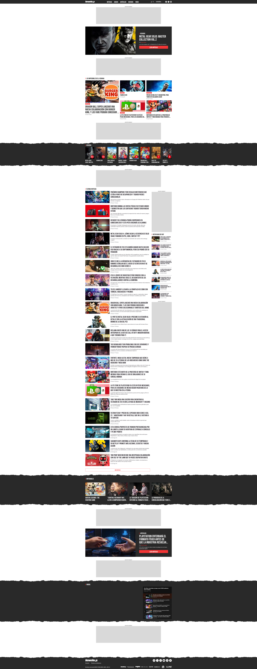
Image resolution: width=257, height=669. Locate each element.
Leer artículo (153, 47)
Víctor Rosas (143, 42)
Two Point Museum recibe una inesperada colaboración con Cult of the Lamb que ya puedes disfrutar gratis (130, 456)
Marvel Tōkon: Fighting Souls (122, 161)
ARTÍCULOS (123, 2)
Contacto (87, 663)
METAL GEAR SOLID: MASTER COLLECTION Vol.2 (89, 162)
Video (137, 2)
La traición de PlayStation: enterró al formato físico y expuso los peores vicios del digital (139, 501)
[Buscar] (153, 1)
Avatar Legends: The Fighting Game (92, 499)
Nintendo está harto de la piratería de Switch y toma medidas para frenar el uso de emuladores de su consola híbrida (158, 116)
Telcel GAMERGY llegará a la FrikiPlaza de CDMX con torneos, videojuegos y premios (129, 290)
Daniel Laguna (144, 545)
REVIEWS (130, 2)
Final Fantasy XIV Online (111, 161)
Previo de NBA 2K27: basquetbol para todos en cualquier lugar (157, 96)
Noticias (87, 103)
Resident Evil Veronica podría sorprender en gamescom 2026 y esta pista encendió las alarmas (128, 221)
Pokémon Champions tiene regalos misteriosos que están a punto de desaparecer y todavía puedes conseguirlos (129, 194)
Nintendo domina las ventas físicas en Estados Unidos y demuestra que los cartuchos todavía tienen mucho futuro (130, 208)
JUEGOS (116, 2)
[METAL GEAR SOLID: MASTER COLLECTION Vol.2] (110, 41)
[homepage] (90, 2)
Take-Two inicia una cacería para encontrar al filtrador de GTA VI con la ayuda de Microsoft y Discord (130, 401)
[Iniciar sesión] (151, 1)
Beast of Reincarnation (155, 161)
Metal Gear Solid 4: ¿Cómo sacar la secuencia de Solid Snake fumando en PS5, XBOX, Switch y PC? (130, 235)
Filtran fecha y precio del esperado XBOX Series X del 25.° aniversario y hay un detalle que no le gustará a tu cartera (130, 415)
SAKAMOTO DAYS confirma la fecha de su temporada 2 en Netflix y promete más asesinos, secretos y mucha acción (130, 443)
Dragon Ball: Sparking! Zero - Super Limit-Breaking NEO (145, 163)
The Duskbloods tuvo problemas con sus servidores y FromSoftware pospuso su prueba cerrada (130, 346)
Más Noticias (117, 470)
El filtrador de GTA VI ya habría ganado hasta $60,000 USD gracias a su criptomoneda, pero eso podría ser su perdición (130, 249)
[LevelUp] (123, 667)
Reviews (122, 92)
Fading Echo (123, 95)
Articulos (149, 92)
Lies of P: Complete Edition (165, 162)
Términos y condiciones (96, 663)
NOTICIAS (109, 2)
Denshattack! (133, 160)
